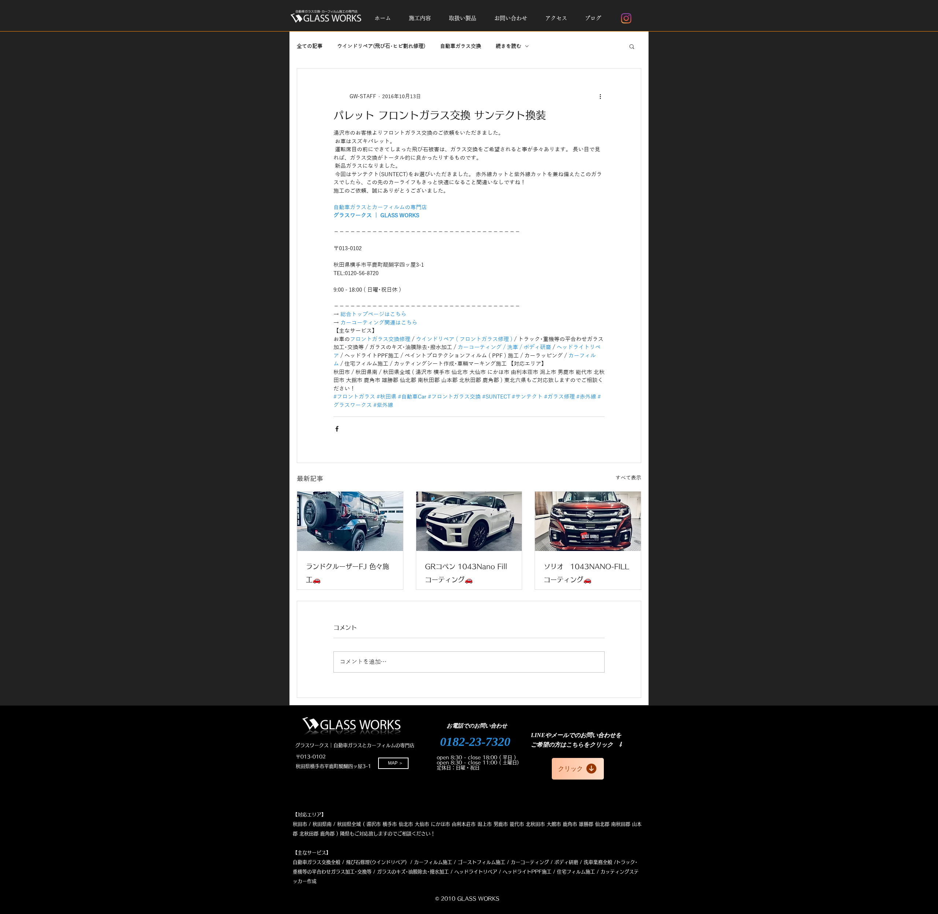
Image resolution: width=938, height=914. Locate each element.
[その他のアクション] (600, 96)
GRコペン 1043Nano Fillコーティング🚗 (466, 573)
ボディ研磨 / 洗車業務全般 (583, 862)
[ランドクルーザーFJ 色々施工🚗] (350, 521)
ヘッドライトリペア (475, 871)
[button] (420, 18)
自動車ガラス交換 (460, 46)
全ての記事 (309, 46)
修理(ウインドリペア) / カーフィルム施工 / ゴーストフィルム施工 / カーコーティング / (456, 862)
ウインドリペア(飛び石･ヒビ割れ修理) (381, 46)
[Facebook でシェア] (336, 428)
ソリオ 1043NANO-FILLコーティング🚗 (586, 573)
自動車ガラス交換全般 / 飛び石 (326, 862)
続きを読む (508, 46)
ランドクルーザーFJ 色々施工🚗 (347, 573)
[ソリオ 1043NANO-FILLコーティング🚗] (588, 521)
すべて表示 (628, 478)
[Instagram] (626, 18)
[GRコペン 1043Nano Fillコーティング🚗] (469, 521)
